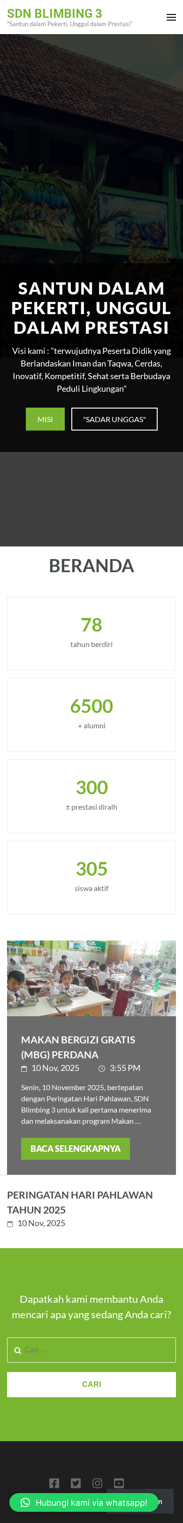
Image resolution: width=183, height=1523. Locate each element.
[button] (84, 1502)
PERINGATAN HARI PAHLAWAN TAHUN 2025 (80, 1202)
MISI (45, 419)
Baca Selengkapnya (75, 1148)
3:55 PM (125, 1068)
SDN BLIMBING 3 (54, 14)
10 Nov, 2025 (55, 1068)
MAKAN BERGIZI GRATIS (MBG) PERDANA (78, 1047)
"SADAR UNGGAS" (114, 419)
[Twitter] (76, 1485)
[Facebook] (54, 1485)
